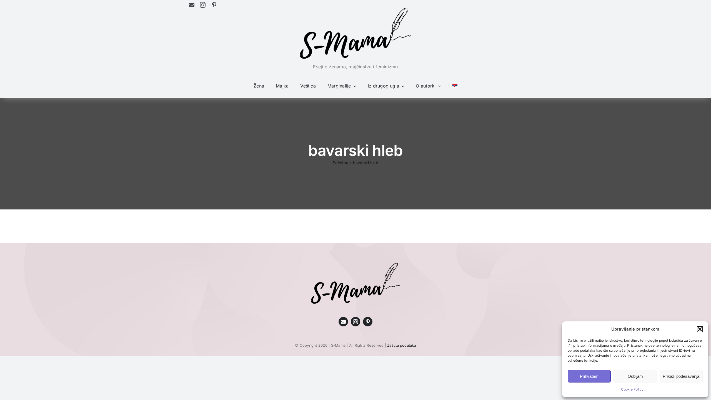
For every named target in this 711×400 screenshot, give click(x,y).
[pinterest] (214, 5)
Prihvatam (589, 376)
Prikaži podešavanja (681, 376)
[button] (700, 329)
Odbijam (635, 376)
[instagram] (203, 5)
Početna (340, 162)
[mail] (191, 5)
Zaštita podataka (401, 345)
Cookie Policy (632, 389)
